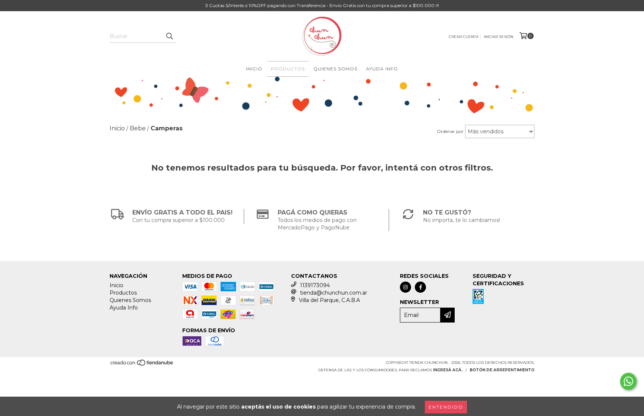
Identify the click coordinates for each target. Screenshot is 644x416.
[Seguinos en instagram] (405, 287)
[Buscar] (169, 36)
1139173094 (315, 285)
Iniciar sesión (498, 36)
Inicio (254, 69)
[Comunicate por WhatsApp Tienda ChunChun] (628, 381)
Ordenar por (450, 131)
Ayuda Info (382, 69)
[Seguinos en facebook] (420, 287)
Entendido (446, 407)
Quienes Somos (335, 69)
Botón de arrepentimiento (502, 370)
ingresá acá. (448, 370)
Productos (288, 69)
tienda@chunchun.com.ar (333, 292)
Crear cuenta (464, 36)
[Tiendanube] (142, 365)
